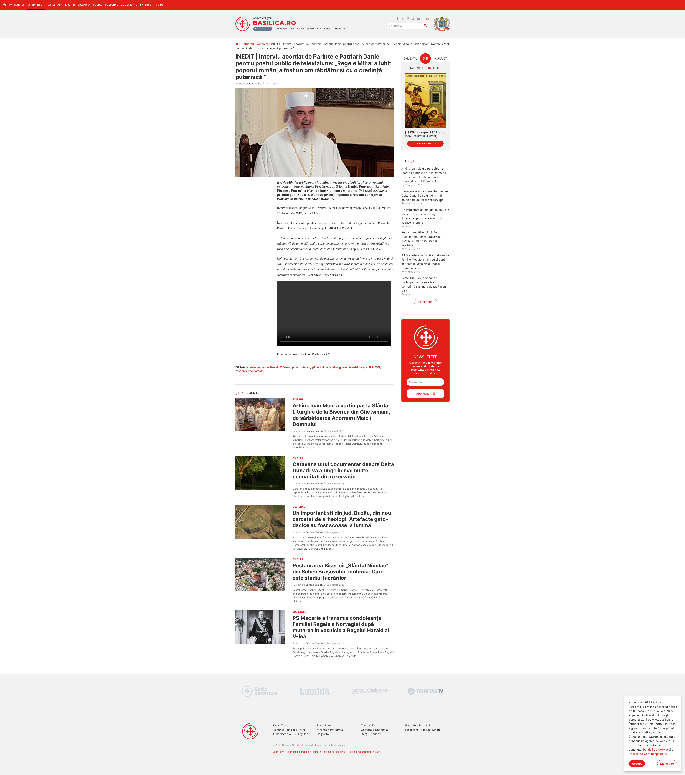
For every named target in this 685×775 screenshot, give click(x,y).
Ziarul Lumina (326, 725)
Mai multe (667, 763)
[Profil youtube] (418, 19)
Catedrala (55, 4)
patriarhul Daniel (267, 367)
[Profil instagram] (408, 19)
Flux (409, 161)
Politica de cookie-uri (335, 751)
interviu (251, 367)
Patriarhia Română (417, 725)
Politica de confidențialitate (364, 751)
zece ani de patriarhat (248, 370)
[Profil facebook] (397, 19)
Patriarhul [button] (35, 4)
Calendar (426, 68)
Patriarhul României (255, 44)
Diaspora (84, 4)
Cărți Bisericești (371, 734)
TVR (377, 367)
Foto (159, 4)
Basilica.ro (274, 23)
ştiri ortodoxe (320, 367)
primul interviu (301, 367)
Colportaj (323, 734)
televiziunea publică (361, 367)
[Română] (428, 19)
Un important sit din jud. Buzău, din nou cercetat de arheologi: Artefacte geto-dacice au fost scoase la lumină (342, 519)
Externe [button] (146, 4)
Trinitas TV (368, 725)
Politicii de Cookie (655, 749)
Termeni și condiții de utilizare (303, 751)
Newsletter (340, 28)
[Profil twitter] (402, 19)
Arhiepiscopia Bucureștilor (290, 734)
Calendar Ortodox (425, 143)
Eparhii (70, 4)
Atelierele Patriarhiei (330, 729)
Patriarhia (16, 4)
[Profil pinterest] (413, 19)
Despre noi (278, 751)
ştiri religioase (338, 367)
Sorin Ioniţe (254, 83)
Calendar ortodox (305, 28)
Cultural (111, 4)
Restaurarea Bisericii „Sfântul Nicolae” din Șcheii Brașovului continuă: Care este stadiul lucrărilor (340, 571)
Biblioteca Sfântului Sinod (422, 729)
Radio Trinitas (281, 725)
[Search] (425, 26)
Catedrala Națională (374, 729)
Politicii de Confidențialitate (647, 754)
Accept (637, 763)
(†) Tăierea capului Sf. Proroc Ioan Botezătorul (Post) (425, 134)
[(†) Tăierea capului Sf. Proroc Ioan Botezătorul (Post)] (425, 100)
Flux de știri (262, 28)
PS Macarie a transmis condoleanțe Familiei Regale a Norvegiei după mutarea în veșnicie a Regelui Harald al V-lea (341, 627)
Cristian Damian (314, 431)
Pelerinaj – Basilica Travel (289, 729)
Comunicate (129, 4)
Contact (328, 28)
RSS (319, 28)
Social (97, 4)
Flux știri (425, 302)
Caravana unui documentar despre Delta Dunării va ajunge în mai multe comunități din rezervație (343, 470)
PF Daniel (285, 367)
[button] (680, 4)
